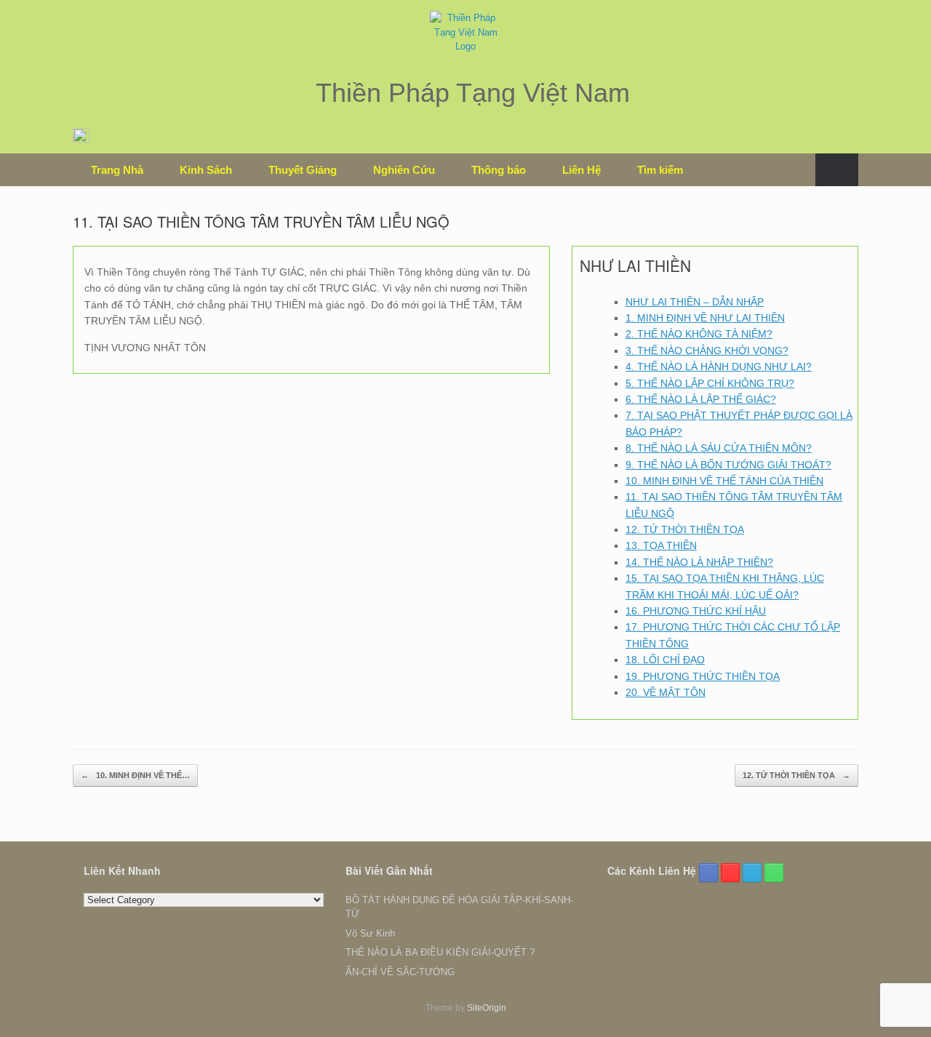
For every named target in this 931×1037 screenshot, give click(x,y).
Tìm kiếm (660, 170)
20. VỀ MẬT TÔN (666, 692)
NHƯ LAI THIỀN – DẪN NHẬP (695, 302)
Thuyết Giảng (302, 170)
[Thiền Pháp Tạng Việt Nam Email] (752, 872)
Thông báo (498, 170)
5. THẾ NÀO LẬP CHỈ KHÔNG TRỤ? (710, 383)
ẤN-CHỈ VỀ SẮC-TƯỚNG (400, 971)
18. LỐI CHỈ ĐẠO (665, 659)
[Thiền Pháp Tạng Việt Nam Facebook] (708, 872)
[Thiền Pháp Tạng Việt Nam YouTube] (730, 872)
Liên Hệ (581, 170)
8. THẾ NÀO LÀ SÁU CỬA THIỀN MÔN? (719, 448)
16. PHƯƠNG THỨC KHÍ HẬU (696, 611)
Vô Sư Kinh (370, 933)
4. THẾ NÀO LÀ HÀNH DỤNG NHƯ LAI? (719, 366)
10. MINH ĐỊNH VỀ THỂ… (135, 775)
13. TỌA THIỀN (661, 545)
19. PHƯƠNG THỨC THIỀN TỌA (703, 676)
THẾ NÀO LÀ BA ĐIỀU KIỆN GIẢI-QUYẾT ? (440, 952)
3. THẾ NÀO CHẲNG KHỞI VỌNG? (707, 350)
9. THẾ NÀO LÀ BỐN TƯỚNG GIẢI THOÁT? (728, 465)
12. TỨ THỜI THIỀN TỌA (685, 529)
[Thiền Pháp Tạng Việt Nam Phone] (773, 872)
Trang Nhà (117, 170)
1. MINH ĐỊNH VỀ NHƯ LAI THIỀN (705, 318)
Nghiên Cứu (404, 170)
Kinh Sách (206, 170)
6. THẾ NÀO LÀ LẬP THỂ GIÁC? (701, 399)
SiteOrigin (486, 1008)
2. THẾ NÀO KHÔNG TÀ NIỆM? (699, 334)
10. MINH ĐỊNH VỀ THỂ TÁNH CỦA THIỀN (724, 481)
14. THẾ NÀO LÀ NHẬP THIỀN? (699, 562)
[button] (836, 169)
